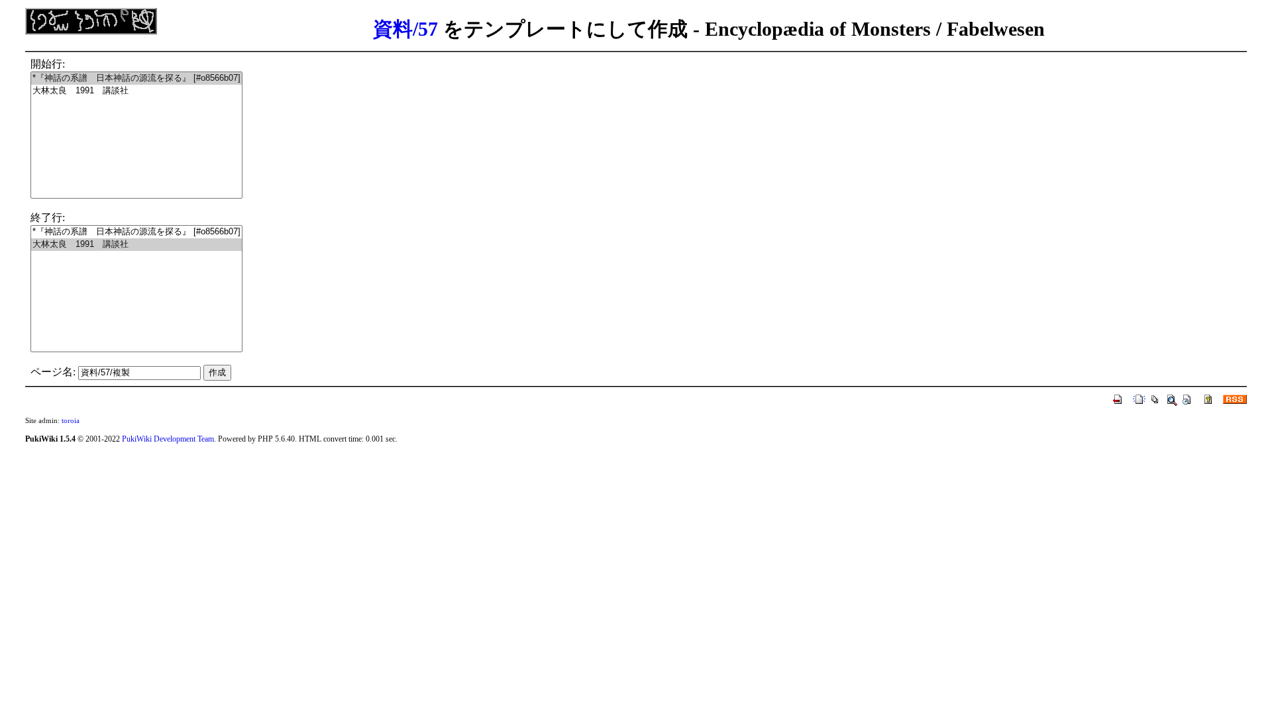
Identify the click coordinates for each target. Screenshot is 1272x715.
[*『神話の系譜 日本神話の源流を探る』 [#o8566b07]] (136, 78)
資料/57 (405, 29)
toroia (71, 420)
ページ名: (53, 371)
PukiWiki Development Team (168, 439)
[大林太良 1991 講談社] (136, 91)
